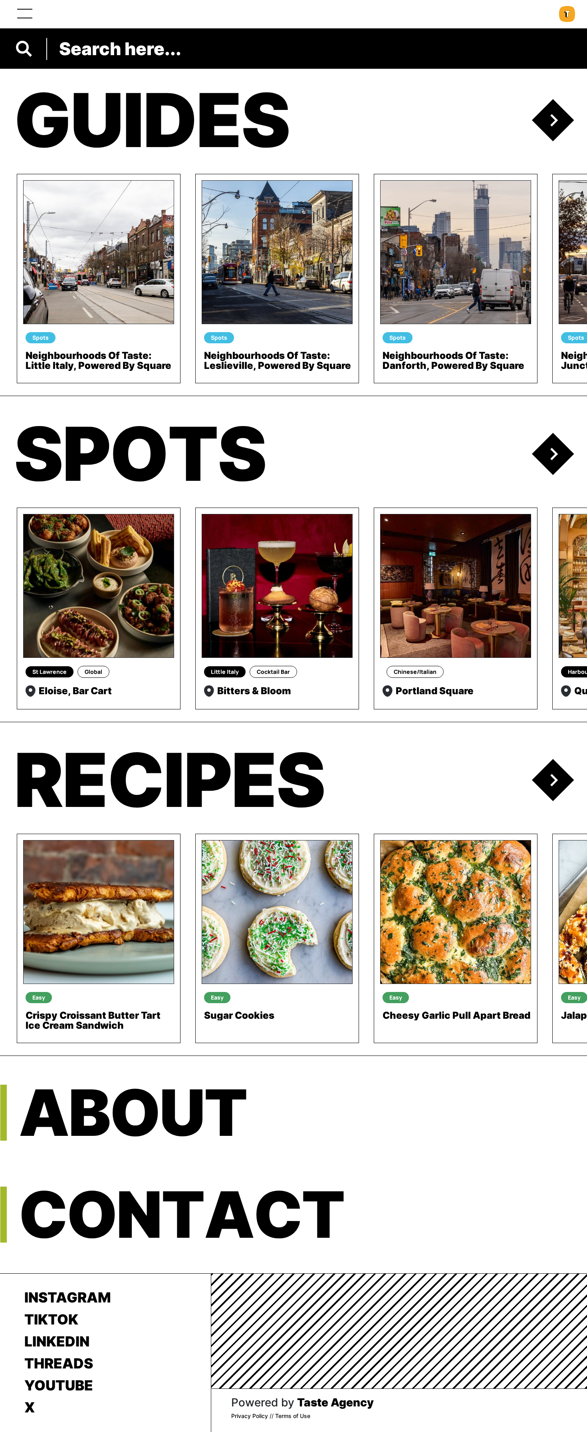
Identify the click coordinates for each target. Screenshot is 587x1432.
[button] (559, 120)
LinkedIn (56, 1341)
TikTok (51, 1319)
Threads (58, 1363)
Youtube (58, 1385)
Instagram (67, 1297)
